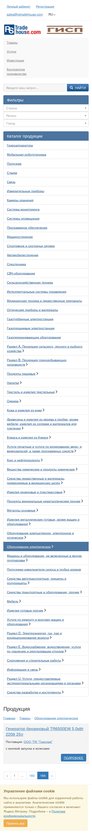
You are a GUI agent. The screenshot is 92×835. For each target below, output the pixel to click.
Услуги (11, 51)
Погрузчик (14, 163)
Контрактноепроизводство (17, 71)
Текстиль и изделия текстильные (31, 392)
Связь (11, 181)
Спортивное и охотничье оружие (31, 245)
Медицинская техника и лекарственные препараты (44, 300)
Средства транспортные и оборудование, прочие (43, 592)
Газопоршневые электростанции (30, 328)
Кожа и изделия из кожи (24, 410)
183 (32, 775)
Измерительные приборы (25, 191)
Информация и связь (22, 669)
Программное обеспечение (27, 227)
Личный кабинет (18, 6)
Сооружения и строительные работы (34, 660)
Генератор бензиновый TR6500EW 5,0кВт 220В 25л (45, 731)
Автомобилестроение (22, 255)
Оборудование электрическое (29, 546)
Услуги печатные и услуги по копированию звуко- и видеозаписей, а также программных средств (44, 448)
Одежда (13, 401)
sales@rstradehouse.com (25, 14)
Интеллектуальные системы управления (36, 291)
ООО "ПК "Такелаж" (38, 741)
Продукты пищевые (21, 373)
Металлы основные (21, 510)
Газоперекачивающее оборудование (34, 337)
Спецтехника (16, 264)
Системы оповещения (23, 218)
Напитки (13, 382)
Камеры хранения (20, 200)
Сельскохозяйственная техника (30, 282)
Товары (12, 42)
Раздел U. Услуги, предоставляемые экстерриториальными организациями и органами (44, 680)
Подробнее (73, 757)
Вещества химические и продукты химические (41, 469)
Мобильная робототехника (26, 154)
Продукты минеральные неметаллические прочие (43, 501)
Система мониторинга (23, 209)
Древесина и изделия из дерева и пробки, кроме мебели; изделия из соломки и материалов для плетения (42, 423)
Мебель (12, 601)
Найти (80, 87)
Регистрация (45, 6)
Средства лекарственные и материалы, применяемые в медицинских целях (36, 480)
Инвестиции (15, 60)
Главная (9, 718)
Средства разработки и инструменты (34, 692)
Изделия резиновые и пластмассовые (35, 492)
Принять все (15, 823)
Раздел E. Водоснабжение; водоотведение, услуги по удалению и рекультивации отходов (44, 648)
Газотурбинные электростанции (30, 319)
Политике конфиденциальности (34, 813)
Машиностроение (20, 236)
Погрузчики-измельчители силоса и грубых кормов (44, 569)
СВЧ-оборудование (21, 273)
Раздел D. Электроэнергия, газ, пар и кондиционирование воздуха (34, 635)
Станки (12, 172)
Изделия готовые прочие (25, 610)
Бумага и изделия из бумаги (27, 437)
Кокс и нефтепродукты (23, 460)
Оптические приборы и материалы (32, 309)
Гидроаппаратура (20, 145)
